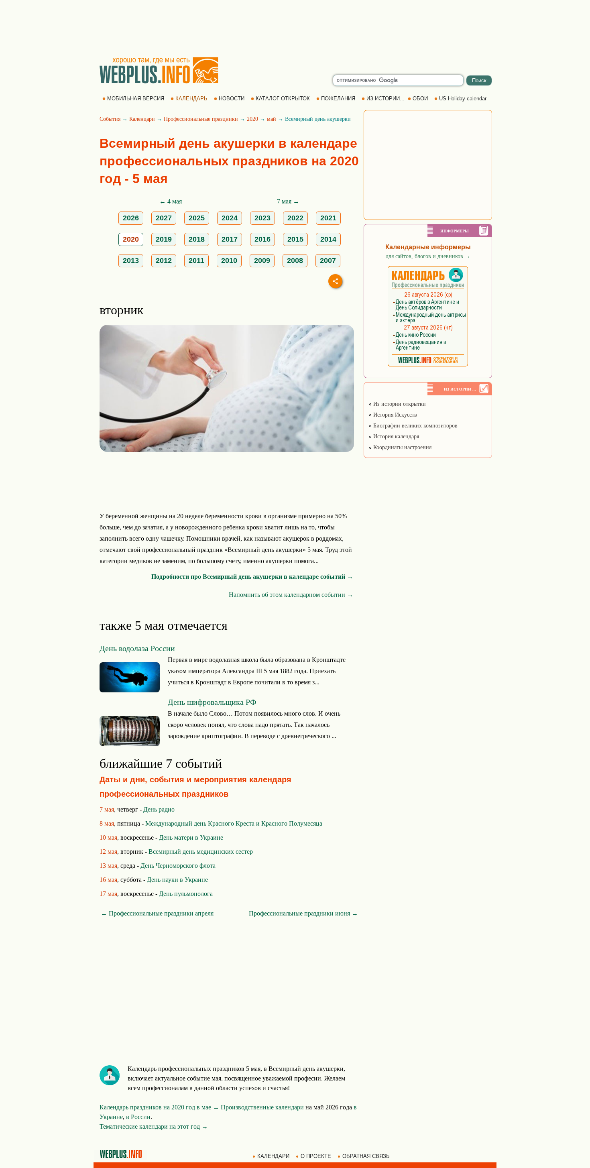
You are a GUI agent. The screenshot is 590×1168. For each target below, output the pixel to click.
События (110, 119)
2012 (164, 260)
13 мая (108, 865)
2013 (131, 260)
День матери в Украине (191, 837)
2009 (262, 260)
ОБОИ (420, 99)
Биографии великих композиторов (415, 426)
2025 (197, 218)
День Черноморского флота (178, 865)
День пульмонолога (186, 893)
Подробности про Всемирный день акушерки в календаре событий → (252, 576)
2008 (295, 260)
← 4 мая (170, 201)
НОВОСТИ (231, 99)
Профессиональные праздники (201, 119)
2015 (295, 239)
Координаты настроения (401, 447)
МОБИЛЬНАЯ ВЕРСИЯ (136, 99)
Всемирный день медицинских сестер (201, 851)
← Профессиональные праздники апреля (157, 913)
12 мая (108, 851)
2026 (131, 218)
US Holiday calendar (462, 99)
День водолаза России (137, 648)
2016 (262, 239)
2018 (197, 239)
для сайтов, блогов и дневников (428, 256)
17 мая (108, 893)
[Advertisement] (295, 28)
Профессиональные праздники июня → (303, 913)
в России (138, 1116)
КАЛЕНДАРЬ (191, 99)
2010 (229, 260)
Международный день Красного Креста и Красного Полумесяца (233, 823)
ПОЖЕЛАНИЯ (338, 99)
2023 (262, 218)
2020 (252, 119)
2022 (295, 218)
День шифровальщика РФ (212, 702)
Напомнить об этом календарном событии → (291, 594)
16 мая (108, 879)
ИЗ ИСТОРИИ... (385, 99)
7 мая (107, 809)
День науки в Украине (177, 879)
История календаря (395, 436)
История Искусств (394, 415)
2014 (328, 239)
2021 (328, 218)
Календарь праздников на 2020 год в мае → (159, 1107)
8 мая (107, 823)
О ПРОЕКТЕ (316, 1156)
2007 (328, 260)
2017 (230, 239)
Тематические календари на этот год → (154, 1126)
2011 (196, 260)
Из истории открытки (399, 404)
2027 (164, 218)
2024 (230, 218)
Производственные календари (262, 1107)
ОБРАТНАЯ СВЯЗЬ (366, 1156)
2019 (164, 239)
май (271, 119)
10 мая (108, 837)
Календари (142, 119)
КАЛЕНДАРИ (273, 1156)
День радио (159, 809)
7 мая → (288, 201)
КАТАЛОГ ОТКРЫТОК (282, 99)
